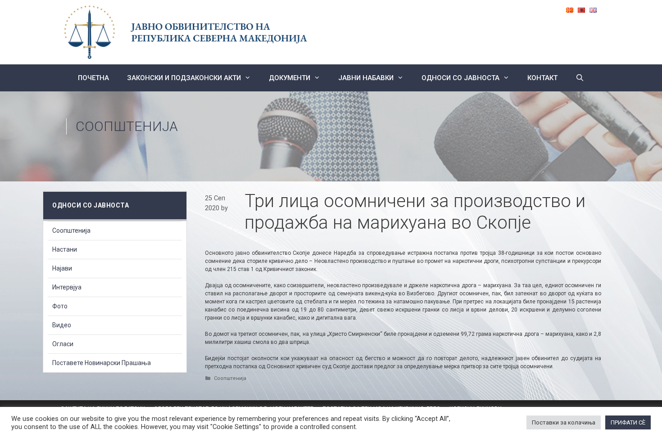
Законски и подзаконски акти (184, 78)
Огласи (62, 344)
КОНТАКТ (542, 78)
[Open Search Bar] (580, 77)
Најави (62, 268)
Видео (61, 325)
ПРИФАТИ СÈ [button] (628, 422)
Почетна (93, 78)
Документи (289, 78)
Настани (64, 249)
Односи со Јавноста (460, 78)
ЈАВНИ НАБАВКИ (366, 78)
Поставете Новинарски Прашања (101, 362)
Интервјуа (67, 287)
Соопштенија (127, 126)
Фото (60, 306)
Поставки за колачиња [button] (563, 422)
